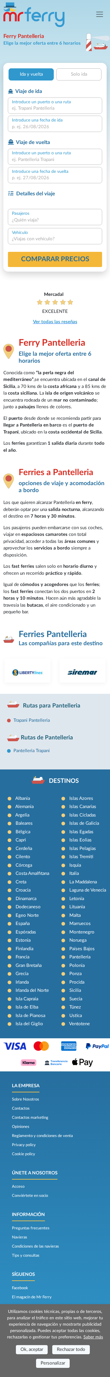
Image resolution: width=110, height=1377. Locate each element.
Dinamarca (26, 898)
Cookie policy (23, 1154)
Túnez (75, 1007)
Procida (76, 982)
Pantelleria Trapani (31, 750)
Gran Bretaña (29, 965)
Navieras (19, 1237)
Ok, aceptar (31, 1349)
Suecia (75, 999)
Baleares (24, 823)
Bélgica (23, 832)
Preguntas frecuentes (31, 1228)
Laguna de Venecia (87, 890)
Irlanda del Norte (32, 990)
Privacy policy (24, 1145)
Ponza (75, 973)
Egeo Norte (27, 915)
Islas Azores (81, 798)
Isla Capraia (27, 999)
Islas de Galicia (84, 823)
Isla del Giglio (29, 1024)
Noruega (77, 940)
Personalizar (53, 1363)
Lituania (77, 907)
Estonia (23, 940)
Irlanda (22, 982)
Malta (75, 915)
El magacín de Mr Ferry (32, 1297)
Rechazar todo (71, 1349)
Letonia (76, 898)
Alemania (24, 806)
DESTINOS (64, 781)
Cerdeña (24, 848)
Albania (22, 798)
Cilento (23, 857)
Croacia (23, 890)
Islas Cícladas (82, 815)
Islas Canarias (82, 806)
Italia (74, 873)
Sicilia (75, 990)
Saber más (93, 1337)
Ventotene (79, 1024)
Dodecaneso (28, 907)
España (23, 923)
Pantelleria (79, 957)
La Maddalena (83, 882)
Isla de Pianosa (30, 1015)
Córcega (24, 865)
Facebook (20, 1288)
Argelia (22, 815)
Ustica (75, 1015)
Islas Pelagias (82, 848)
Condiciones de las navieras (35, 1246)
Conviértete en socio (30, 1196)
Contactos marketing (30, 1117)
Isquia (75, 865)
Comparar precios (55, 259)
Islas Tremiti (81, 857)
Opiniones (20, 1127)
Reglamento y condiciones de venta (42, 1136)
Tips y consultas (25, 1255)
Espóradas (26, 932)
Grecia (22, 973)
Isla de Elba (27, 1007)
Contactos (21, 1108)
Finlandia (24, 949)
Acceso (18, 1186)
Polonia (77, 965)
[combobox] (55, 108)
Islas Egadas (81, 832)
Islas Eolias (80, 840)
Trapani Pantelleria (31, 720)
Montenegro (81, 932)
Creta (21, 882)
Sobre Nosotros (25, 1099)
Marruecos (80, 923)
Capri (21, 840)
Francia (22, 957)
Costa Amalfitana (32, 873)
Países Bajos (82, 949)
